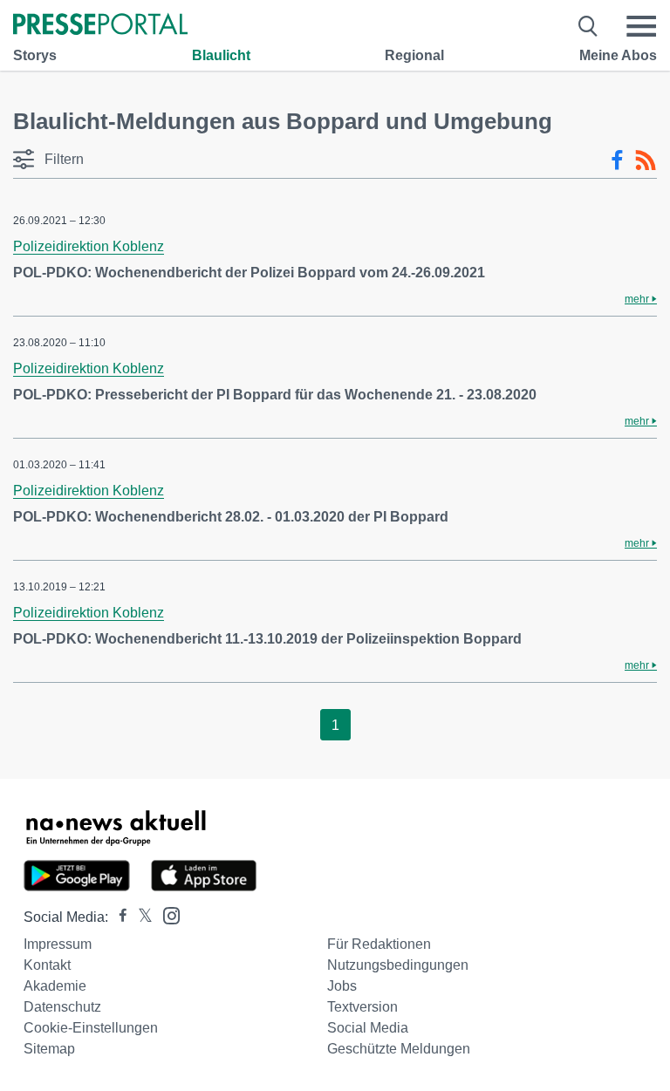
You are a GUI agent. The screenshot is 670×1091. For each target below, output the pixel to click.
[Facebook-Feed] (617, 160)
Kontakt (47, 965)
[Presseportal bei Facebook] (117, 917)
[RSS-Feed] (645, 160)
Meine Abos (618, 55)
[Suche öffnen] (588, 26)
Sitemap (49, 1048)
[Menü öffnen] (641, 26)
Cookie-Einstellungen (91, 1027)
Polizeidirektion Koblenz (88, 246)
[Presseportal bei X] (140, 917)
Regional (414, 55)
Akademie (55, 985)
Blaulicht (221, 55)
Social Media (367, 1027)
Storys (35, 55)
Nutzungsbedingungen (397, 965)
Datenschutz (62, 1006)
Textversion (362, 1006)
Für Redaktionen (379, 944)
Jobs (342, 985)
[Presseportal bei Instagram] (166, 914)
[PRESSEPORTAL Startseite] (100, 25)
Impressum (58, 944)
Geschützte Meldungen (398, 1048)
